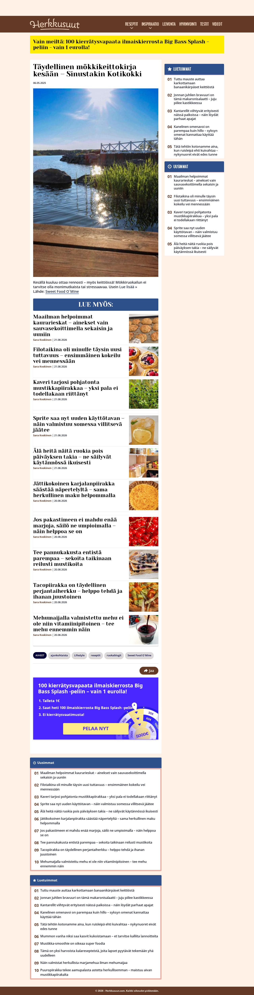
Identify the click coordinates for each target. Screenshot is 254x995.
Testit (204, 24)
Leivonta (169, 24)
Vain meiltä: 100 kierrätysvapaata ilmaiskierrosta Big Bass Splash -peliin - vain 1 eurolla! (121, 44)
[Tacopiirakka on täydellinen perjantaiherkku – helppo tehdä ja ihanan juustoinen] (143, 597)
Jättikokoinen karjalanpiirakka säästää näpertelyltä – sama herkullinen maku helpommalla (74, 489)
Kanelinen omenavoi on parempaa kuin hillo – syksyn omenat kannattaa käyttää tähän (94, 914)
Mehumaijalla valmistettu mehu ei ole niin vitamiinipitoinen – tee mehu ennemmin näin (78, 624)
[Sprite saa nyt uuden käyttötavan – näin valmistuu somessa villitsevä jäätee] (143, 430)
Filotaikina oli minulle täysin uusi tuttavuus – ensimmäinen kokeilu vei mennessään (77, 355)
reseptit (95, 655)
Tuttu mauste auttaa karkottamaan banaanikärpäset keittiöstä (87, 890)
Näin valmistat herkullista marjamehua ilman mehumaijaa (83, 963)
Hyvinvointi (188, 24)
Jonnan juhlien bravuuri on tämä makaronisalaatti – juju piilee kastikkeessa (96, 898)
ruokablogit (114, 655)
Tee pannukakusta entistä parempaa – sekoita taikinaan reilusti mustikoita (72, 558)
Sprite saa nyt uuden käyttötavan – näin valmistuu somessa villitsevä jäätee (78, 424)
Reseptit (131, 24)
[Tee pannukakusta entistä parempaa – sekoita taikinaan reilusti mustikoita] (143, 564)
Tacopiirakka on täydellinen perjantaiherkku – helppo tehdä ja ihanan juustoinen (77, 591)
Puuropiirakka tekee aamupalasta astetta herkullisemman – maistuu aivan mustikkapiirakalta (96, 972)
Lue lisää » (128, 286)
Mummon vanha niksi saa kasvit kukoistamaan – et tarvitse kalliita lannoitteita (99, 936)
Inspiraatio (150, 24)
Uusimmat (45, 763)
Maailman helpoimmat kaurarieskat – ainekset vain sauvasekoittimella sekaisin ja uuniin (73, 326)
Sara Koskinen (42, 340)
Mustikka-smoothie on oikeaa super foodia (72, 943)
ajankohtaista (59, 655)
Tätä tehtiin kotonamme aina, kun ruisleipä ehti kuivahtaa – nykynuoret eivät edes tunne (98, 926)
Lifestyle (79, 655)
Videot (217, 24)
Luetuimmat (47, 880)
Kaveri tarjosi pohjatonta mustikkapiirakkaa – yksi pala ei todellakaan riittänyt (75, 388)
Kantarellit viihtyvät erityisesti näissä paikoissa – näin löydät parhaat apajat (96, 905)
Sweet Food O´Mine (62, 291)
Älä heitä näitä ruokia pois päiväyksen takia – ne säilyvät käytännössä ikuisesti (72, 457)
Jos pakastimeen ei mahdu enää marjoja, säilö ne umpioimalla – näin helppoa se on (75, 526)
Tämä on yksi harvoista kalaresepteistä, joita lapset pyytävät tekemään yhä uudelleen (96, 953)
